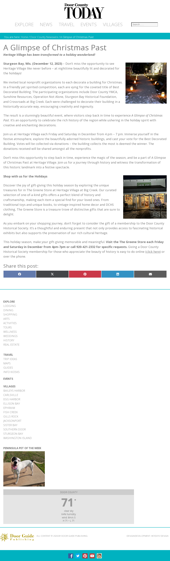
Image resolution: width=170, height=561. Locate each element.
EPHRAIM (9, 408)
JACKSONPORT (12, 421)
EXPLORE (9, 301)
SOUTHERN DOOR (14, 429)
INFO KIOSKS (11, 372)
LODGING (9, 306)
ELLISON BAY (11, 403)
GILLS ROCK (10, 416)
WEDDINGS (10, 336)
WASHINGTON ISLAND (17, 438)
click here (153, 252)
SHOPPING (10, 314)
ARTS (6, 319)
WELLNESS (10, 332)
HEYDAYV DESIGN (159, 535)
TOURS (7, 327)
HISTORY (8, 340)
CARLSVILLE (10, 395)
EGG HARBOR (11, 399)
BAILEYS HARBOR (14, 390)
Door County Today (85, 11)
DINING (8, 310)
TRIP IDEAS (10, 359)
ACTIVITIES (10, 323)
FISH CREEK (10, 412)
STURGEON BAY (13, 434)
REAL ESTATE (11, 344)
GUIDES (8, 367)
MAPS (7, 363)
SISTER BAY (10, 425)
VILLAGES (9, 386)
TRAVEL (8, 355)
